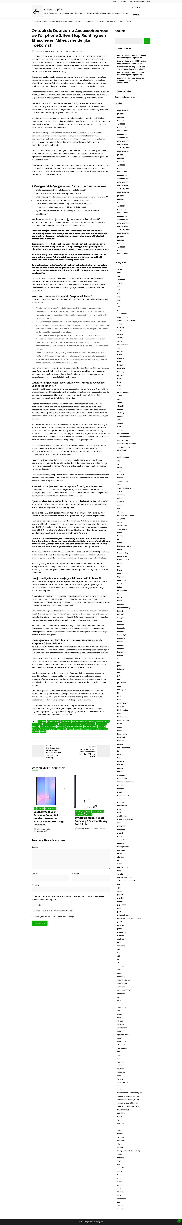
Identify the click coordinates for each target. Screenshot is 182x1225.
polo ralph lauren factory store (129, 918)
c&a (119, 389)
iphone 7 (120, 642)
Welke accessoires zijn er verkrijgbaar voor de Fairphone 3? (61, 190)
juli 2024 (120, 196)
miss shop (121, 830)
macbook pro (122, 778)
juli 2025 (120, 155)
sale (119, 970)
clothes (120, 409)
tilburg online (122, 1072)
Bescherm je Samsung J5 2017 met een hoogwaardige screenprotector (132, 62)
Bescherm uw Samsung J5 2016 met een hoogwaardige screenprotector (131, 68)
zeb (118, 1202)
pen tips (120, 898)
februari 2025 (122, 172)
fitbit (119, 485)
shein (119, 1011)
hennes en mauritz (124, 546)
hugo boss (121, 577)
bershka (120, 358)
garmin (120, 505)
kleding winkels (123, 720)
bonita (119, 379)
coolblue (120, 416)
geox (119, 508)
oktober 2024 (122, 185)
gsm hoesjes (122, 529)
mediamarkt (122, 806)
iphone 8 (120, 645)
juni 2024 (120, 199)
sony (119, 1031)
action (119, 324)
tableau (120, 1062)
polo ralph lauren (123, 915)
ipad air (120, 611)
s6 (82, 811)
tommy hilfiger (123, 1082)
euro (119, 471)
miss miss (121, 826)
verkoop (120, 1137)
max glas (120, 799)
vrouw (119, 1154)
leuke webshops (123, 748)
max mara (121, 802)
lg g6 (119, 754)
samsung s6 (79, 814)
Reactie (35, 847)
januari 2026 (122, 134)
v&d (118, 1120)
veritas (120, 1134)
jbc (118, 662)
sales (119, 973)
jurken (119, 676)
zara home (121, 1199)
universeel (121, 1113)
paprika (120, 895)
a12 (118, 290)
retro (119, 942)
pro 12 (119, 922)
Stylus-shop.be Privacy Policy (139, 2)
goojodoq (121, 519)
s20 (118, 953)
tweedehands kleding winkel (128, 1096)
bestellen (120, 365)
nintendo (120, 857)
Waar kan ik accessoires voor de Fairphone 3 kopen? (58, 193)
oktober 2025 (122, 144)
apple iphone (122, 344)
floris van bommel (124, 488)
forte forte (121, 495)
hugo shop (121, 580)
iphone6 (120, 652)
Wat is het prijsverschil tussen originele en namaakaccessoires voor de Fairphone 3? (72, 197)
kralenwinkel (122, 737)
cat (118, 399)
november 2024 (123, 182)
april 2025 (121, 165)
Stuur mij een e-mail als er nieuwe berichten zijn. (53, 916)
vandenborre (122, 1127)
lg (118, 751)
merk (119, 813)
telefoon (43, 732)
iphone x (120, 649)
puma (119, 929)
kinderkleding (122, 710)
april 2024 (121, 206)
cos (118, 420)
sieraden (120, 1021)
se (118, 997)
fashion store (122, 481)
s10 (35, 809)
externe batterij (101, 724)
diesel (119, 454)
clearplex (120, 406)
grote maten (122, 526)
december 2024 (123, 179)
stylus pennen (122, 1048)
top (118, 1086)
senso (119, 1000)
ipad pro (120, 618)
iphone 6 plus (122, 635)
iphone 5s (121, 628)
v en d (119, 1117)
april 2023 (121, 247)
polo (119, 912)
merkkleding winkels (125, 819)
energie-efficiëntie (83, 724)
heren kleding (122, 553)
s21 (118, 956)
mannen (120, 789)
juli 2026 (120, 114)
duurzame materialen (50, 724)
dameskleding (122, 440)
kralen (119, 731)
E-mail (75, 874)
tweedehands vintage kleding (128, 1106)
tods (119, 1076)
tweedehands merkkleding (127, 1103)
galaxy (119, 498)
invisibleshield (122, 590)
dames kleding (123, 433)
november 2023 (123, 223)
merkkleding (122, 816)
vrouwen (120, 1158)
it (117, 659)
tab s (90, 814)
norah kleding (122, 867)
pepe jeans (121, 905)
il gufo (119, 584)
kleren (119, 724)
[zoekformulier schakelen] (148, 11)
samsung (40, 809)
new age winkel (123, 847)
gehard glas (61, 726)
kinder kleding (122, 703)
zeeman (120, 1205)
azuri (119, 348)
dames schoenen (124, 437)
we (118, 1164)
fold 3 (119, 491)
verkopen (121, 1140)
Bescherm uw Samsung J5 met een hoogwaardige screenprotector (130, 73)
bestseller (121, 368)
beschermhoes (66, 721)
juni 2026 (120, 117)
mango (120, 785)
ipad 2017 (121, 604)
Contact (113, 2)
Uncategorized (123, 1110)
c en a (119, 385)
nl (118, 860)
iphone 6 (120, 631)
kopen (119, 727)
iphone (120, 621)
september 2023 (123, 230)
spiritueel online (123, 1035)
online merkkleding (124, 877)
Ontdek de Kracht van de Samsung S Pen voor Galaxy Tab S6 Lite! (91, 821)
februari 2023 (122, 254)
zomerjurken (122, 1209)
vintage (120, 1147)
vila (118, 1144)
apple (119, 341)
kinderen (120, 707)
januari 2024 (122, 216)
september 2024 (123, 189)
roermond (121, 946)
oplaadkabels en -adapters (83, 729)
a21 (118, 293)
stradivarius (122, 1045)
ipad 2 (119, 601)
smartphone (122, 1028)
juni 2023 (120, 240)
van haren (121, 1123)
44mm (119, 286)
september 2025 (123, 148)
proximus (120, 925)
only (119, 884)
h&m (119, 539)
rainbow (120, 936)
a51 (118, 307)
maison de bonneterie (125, 782)
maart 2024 (121, 209)
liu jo (119, 758)
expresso (120, 474)
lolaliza (120, 768)
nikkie (119, 854)
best (119, 362)
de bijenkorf (121, 450)
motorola (121, 840)
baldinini (120, 351)
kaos (119, 686)
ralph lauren (122, 939)
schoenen (121, 994)
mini (119, 823)
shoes (119, 1014)
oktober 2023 (122, 226)
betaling (120, 372)
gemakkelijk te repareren (75, 726)
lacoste (120, 744)
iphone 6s (121, 638)
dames (120, 430)
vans (119, 1130)
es (118, 464)
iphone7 (120, 655)
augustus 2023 (123, 233)
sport (119, 1038)
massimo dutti (123, 795)
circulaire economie (102, 721)
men (119, 809)
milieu (64, 729)
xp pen (119, 1185)
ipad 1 (119, 597)
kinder (119, 700)
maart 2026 (121, 127)
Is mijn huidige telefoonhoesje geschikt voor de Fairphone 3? (61, 207)
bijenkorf (120, 375)
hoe (118, 567)
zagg (119, 1188)
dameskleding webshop (126, 444)
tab (86, 814)
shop (119, 1017)
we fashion (121, 1168)
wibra (119, 1171)
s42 (118, 959)
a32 (118, 300)
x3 (118, 1175)
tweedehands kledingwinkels (128, 1099)
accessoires (42, 721)
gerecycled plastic (90, 726)
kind (119, 696)
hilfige (119, 563)
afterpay (120, 327)
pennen (120, 901)
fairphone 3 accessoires (48, 726)
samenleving (98, 729)
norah (119, 864)
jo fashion (121, 669)
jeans (119, 666)
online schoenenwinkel (126, 881)
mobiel (120, 833)
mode (119, 836)
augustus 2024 (123, 192)
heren (119, 549)
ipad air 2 (121, 614)
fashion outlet (122, 478)
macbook (121, 775)
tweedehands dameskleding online (130, 1093)
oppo (119, 888)
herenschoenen (123, 560)
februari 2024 (122, 213)
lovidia (119, 772)
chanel (120, 403)
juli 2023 (120, 237)
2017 (119, 276)
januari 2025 (122, 175)
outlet (119, 891)
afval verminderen (53, 721)
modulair (70, 729)
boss (119, 382)
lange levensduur (54, 729)
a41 (118, 303)
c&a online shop (123, 392)
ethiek (93, 724)
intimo (119, 587)
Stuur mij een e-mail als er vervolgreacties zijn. (53, 911)
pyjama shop (122, 932)
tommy (120, 1079)
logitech (120, 761)
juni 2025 (120, 158)
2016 (119, 273)
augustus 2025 (123, 151)
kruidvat (120, 741)
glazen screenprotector (126, 515)
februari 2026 (122, 131)
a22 (118, 297)
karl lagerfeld (122, 690)
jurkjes (119, 679)
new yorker (121, 850)
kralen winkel (122, 734)
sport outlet (122, 1041)
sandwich (121, 987)
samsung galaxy (50, 809)
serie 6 (119, 1004)
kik (118, 693)
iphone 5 (120, 625)
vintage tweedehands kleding (128, 1151)
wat (118, 1161)
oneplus (120, 874)
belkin (119, 355)
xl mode (120, 1181)
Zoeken (120, 31)
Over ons (123, 2)
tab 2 (119, 1055)
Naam (35, 874)
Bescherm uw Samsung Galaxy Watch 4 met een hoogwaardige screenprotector (131, 80)
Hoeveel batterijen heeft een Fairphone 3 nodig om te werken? (62, 200)
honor (119, 570)
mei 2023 (120, 243)
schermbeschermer (124, 990)
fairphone (35, 726)
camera (120, 396)
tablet (119, 1065)
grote (119, 522)
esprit (119, 467)
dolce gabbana (123, 457)
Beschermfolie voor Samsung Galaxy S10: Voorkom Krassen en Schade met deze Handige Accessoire (49, 818)
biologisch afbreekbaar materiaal (83, 721)
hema (119, 543)
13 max (119, 269)
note (119, 871)
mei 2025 (120, 161)
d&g (119, 426)
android (77, 811)
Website (35, 885)
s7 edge (120, 966)
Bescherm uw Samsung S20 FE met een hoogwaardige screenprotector (132, 56)
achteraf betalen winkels (126, 321)
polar (119, 908)
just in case (121, 683)
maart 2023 (121, 250)
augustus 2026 (123, 110)
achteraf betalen (123, 317)
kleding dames (123, 717)
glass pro (121, 512)
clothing (120, 413)
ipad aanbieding (123, 608)
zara (119, 1195)
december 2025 (123, 138)
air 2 (119, 331)
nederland (121, 843)
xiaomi (119, 1178)
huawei (120, 573)
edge (119, 461)
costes (120, 423)
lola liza (120, 765)
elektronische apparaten (67, 724)
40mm (119, 283)
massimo (121, 792)
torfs (119, 1089)
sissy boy (120, 1024)
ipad (119, 594)
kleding (120, 713)
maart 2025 (121, 168)
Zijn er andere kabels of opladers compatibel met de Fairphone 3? (64, 204)
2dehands (121, 280)
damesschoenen (123, 447)
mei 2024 (120, 202)
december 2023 (123, 220)
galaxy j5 (120, 502)
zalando (120, 1192)
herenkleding (122, 556)
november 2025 (123, 141)
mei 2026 (120, 120)
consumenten (37, 724)
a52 (118, 310)
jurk (118, 672)
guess (119, 532)
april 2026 (121, 124)
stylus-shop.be (53, 9)
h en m (119, 536)
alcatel (120, 334)
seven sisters (122, 1007)
